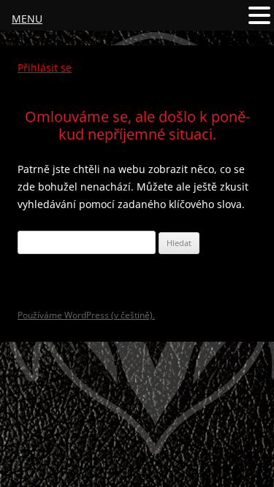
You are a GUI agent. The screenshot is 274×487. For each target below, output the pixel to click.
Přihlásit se (45, 67)
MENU (27, 19)
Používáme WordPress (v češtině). (86, 315)
